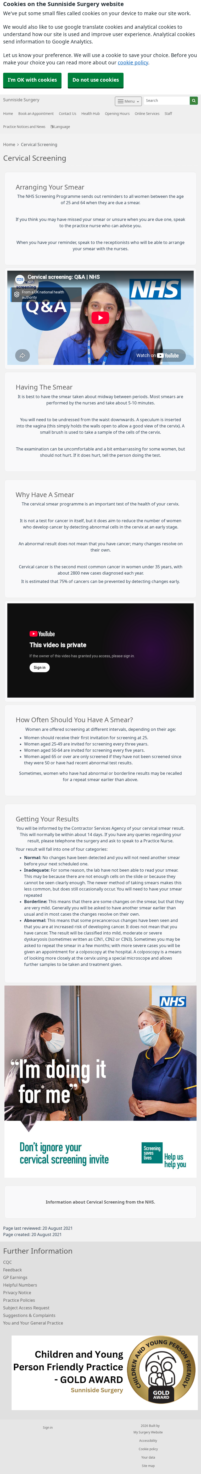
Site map (148, 1465)
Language (61, 127)
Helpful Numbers (20, 1285)
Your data (148, 1457)
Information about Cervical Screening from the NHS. (100, 1202)
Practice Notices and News (24, 127)
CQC (7, 1262)
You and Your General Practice (33, 1323)
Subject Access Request (26, 1308)
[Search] (194, 101)
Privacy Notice (17, 1293)
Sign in (48, 1427)
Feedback (12, 1270)
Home (9, 144)
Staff (168, 113)
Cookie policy (148, 1449)
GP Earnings (15, 1277)
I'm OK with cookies (32, 79)
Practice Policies (19, 1300)
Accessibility (148, 1440)
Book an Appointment (36, 113)
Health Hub (90, 113)
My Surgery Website (148, 1432)
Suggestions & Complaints (29, 1315)
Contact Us (67, 113)
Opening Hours (117, 113)
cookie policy (133, 62)
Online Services (147, 113)
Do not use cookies (95, 79)
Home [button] (8, 113)
